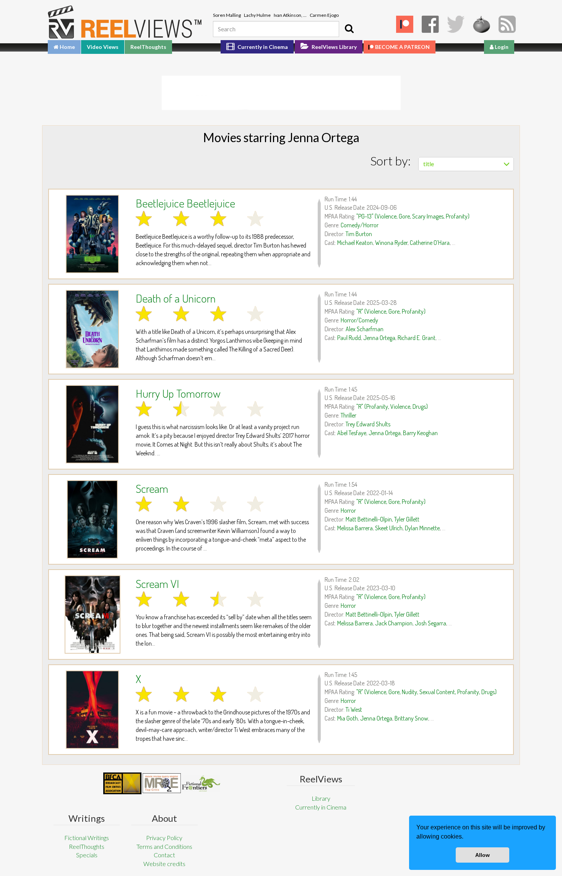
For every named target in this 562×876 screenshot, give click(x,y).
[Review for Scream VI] (92, 614)
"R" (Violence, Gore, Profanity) (391, 311)
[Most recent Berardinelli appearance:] (201, 783)
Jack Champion (394, 623)
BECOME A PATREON (402, 47)
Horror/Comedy (359, 320)
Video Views (103, 47)
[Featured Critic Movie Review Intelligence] (122, 783)
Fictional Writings (86, 837)
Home (66, 47)
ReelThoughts (148, 47)
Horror (348, 510)
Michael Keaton (355, 242)
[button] (466, 837)
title (428, 163)
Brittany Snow (411, 718)
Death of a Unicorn (176, 298)
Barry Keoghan (420, 433)
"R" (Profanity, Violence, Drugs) (392, 406)
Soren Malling (227, 15)
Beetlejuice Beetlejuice (185, 203)
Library (321, 798)
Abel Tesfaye (351, 433)
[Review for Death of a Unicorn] (92, 329)
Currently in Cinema (262, 47)
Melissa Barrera (355, 528)
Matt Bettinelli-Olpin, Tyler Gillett (382, 519)
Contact (164, 854)
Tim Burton (359, 234)
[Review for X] (92, 709)
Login (501, 47)
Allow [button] (482, 855)
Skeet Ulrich (389, 528)
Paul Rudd (349, 338)
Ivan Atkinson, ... (290, 15)
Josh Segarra (430, 623)
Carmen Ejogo (324, 15)
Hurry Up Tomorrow (178, 393)
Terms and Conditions (164, 846)
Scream (152, 488)
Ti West (354, 709)
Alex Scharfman (364, 329)
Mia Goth (347, 718)
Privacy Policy (164, 837)
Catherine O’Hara (430, 242)
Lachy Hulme (257, 15)
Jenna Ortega (379, 338)
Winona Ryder (391, 242)
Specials (86, 854)
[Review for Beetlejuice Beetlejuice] (92, 234)
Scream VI (157, 583)
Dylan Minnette (422, 528)
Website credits (164, 863)
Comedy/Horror (359, 225)
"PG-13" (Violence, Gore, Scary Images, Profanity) (412, 216)
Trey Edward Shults (368, 424)
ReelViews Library (333, 47)
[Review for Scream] (92, 519)
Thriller (348, 415)
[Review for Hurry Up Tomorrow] (92, 424)
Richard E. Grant (416, 338)
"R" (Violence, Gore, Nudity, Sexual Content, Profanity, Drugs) (426, 692)
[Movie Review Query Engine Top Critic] (162, 783)
